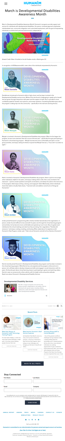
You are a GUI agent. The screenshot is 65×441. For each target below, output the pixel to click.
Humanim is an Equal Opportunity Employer (42, 435)
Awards (19, 412)
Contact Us (50, 412)
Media (33, 412)
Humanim (32, 3)
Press (26, 412)
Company (36, 386)
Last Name (36, 377)
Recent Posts (32, 312)
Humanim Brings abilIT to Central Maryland (51, 332)
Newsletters (26, 415)
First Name (7, 377)
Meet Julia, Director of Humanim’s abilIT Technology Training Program (11, 333)
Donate (59, 412)
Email (5, 386)
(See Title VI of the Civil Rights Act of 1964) (32, 430)
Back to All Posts (32, 363)
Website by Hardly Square (32, 436)
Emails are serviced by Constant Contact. (34, 397)
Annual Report (8, 412)
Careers (41, 412)
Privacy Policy (38, 415)
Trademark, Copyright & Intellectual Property (22, 435)
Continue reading (14, 346)
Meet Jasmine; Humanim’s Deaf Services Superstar (32, 332)
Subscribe (32, 402)
